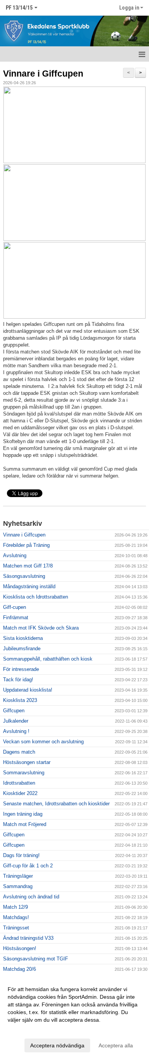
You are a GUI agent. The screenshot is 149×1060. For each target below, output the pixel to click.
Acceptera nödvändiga (57, 1045)
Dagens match (19, 752)
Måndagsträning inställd (29, 586)
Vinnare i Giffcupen (43, 74)
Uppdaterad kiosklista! (27, 690)
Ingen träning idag (22, 814)
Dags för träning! (21, 855)
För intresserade (21, 669)
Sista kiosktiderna (23, 638)
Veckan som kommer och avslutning (43, 741)
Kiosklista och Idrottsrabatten (35, 597)
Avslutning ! (16, 731)
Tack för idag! (18, 679)
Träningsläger (18, 876)
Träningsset (16, 928)
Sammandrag (17, 886)
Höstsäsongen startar (26, 762)
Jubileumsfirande (21, 648)
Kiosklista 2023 (20, 700)
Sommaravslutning (23, 772)
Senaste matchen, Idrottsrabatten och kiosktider (56, 803)
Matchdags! (16, 917)
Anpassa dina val (28, 1030)
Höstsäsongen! (19, 948)
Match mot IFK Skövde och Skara (41, 628)
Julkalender (15, 721)
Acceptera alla (116, 1045)
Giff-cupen (14, 607)
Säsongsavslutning (24, 576)
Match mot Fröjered (24, 824)
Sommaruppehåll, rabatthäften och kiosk (47, 659)
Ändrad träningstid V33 (28, 938)
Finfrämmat (15, 617)
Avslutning (14, 555)
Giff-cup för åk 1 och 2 (28, 866)
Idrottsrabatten (19, 783)
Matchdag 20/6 (19, 969)
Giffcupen (13, 710)
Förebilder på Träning (26, 545)
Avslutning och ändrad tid (31, 897)
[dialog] (74, 1017)
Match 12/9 (15, 907)
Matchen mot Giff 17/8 (28, 566)
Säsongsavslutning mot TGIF (35, 959)
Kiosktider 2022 (20, 793)
